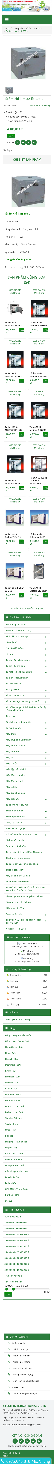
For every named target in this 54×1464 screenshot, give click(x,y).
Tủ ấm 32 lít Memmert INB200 (13, 324)
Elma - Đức (10, 1053)
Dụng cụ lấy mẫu (14, 914)
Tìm (8, 1294)
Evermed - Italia (13, 1094)
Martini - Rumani (13, 1159)
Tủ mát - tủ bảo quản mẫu (19, 671)
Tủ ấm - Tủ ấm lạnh (15, 666)
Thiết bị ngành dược (16, 624)
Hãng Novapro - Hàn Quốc (18, 1035)
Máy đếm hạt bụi (14, 781)
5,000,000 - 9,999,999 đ (15, 1228)
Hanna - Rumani (13, 1100)
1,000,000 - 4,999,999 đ (15, 1222)
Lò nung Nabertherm (22, 1368)
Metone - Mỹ (11, 1082)
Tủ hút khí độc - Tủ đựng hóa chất (22, 701)
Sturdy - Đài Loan (13, 1118)
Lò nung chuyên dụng (22, 1374)
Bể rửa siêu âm (13, 728)
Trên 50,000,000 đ (13, 1275)
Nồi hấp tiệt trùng (15, 648)
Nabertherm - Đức (14, 1047)
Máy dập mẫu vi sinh (16, 769)
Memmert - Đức (13, 1064)
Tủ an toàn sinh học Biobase (25, 1381)
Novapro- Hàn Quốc (16, 928)
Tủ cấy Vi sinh (12, 689)
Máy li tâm (11, 733)
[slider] (6, 1289)
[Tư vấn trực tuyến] (27, 943)
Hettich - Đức (11, 1059)
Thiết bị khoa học (20, 1349)
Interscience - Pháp (14, 1153)
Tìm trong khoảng (13, 1281)
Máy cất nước (12, 751)
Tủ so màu (11, 716)
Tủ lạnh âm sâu (13, 683)
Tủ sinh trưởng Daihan (17, 677)
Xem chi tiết (18, 317)
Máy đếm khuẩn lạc (15, 775)
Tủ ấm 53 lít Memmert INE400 (38, 428)
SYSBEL (8, 1200)
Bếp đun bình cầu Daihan (18, 902)
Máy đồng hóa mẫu (15, 793)
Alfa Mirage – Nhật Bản (16, 1171)
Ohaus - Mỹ (10, 1129)
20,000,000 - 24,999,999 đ (16, 1246)
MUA (11, 136)
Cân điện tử (11, 642)
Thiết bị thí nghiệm (21, 1355)
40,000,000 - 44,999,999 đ (16, 1269)
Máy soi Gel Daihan (15, 745)
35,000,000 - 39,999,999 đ (16, 1264)
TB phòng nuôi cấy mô (17, 804)
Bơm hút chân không (16, 846)
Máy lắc (9, 757)
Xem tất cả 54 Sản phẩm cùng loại (27, 608)
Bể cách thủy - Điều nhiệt (18, 722)
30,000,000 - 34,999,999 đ (16, 1258)
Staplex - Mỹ (11, 1147)
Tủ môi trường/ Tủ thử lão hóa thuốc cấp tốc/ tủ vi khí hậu (26, 709)
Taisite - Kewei (12, 1124)
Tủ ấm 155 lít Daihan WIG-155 (13, 536)
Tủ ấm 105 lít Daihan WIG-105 (37, 536)
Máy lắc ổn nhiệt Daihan (18, 875)
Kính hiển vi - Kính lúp (17, 636)
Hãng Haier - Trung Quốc (17, 1041)
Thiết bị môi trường (21, 1361)
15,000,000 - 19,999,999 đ (16, 1240)
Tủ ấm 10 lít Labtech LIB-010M (38, 589)
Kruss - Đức (10, 1070)
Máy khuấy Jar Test (15, 908)
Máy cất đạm (12, 798)
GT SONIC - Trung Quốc (16, 1189)
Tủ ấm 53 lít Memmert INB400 (13, 375)
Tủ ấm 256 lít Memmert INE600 (38, 375)
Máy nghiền (11, 787)
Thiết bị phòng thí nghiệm (24, 1393)
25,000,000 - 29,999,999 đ (16, 1252)
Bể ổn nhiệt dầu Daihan (17, 881)
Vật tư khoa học (19, 1343)
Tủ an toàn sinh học (15, 695)
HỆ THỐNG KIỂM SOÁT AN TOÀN (21, 834)
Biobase (9, 1135)
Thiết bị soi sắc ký (14, 869)
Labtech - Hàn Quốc (15, 1106)
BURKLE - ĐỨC (12, 1195)
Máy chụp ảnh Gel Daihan (18, 739)
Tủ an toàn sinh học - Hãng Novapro (24, 852)
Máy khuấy (11, 763)
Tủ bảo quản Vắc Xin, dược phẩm (22, 863)
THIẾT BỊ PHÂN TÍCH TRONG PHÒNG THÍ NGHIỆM (23, 921)
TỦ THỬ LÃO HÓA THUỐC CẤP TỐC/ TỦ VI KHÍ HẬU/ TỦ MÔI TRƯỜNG (26, 889)
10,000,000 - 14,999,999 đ (16, 1234)
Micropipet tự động (15, 816)
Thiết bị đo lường (14, 810)
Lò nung (10, 654)
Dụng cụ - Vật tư (14, 822)
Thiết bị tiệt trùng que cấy (19, 858)
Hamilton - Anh (12, 1076)
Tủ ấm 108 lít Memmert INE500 (13, 428)
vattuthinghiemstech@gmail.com (25, 1424)
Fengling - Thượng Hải (16, 1141)
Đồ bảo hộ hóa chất (15, 840)
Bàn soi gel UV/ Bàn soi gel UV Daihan (24, 896)
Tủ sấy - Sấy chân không (18, 660)
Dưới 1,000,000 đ (12, 1216)
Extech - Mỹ (11, 1088)
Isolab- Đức (10, 1183)
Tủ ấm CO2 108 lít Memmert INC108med (38, 480)
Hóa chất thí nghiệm (16, 828)
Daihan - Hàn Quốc (14, 1112)
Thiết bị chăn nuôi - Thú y (18, 630)
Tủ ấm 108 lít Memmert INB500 (38, 324)
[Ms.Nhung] (27, 950)
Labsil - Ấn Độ (12, 1177)
